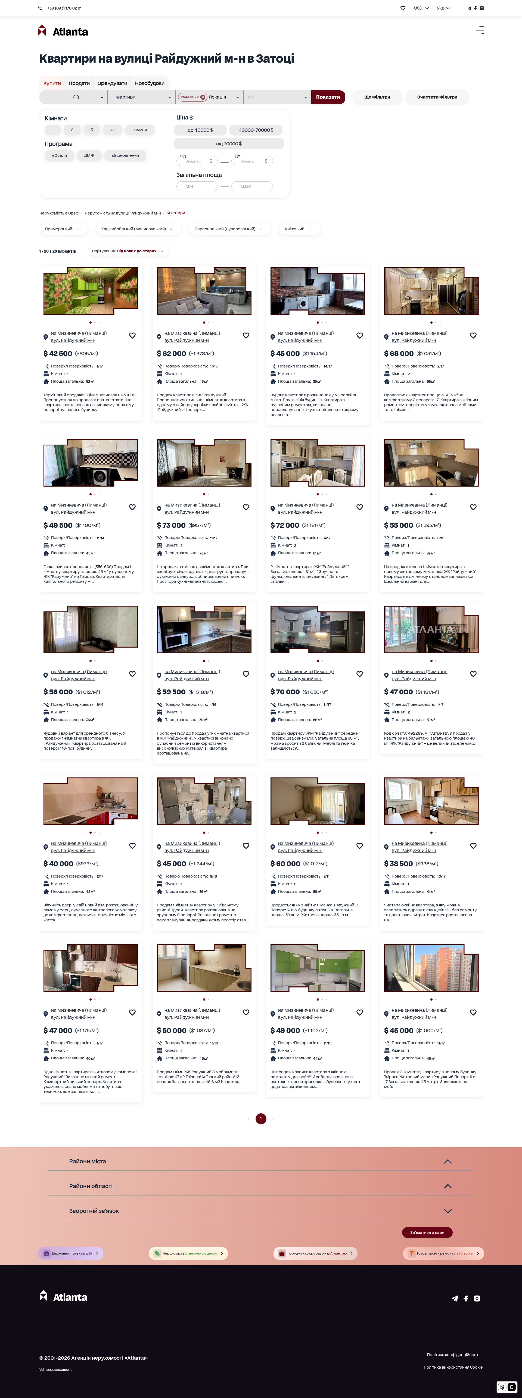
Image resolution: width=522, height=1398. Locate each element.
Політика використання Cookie (453, 1367)
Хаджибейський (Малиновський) (133, 229)
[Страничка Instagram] (481, 8)
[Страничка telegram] (455, 1299)
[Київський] (310, 229)
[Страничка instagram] (477, 1299)
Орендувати (112, 83)
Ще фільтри (377, 97)
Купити (52, 83)
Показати (328, 97)
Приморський (58, 229)
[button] (192, 97)
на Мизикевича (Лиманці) (79, 333)
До (237, 156)
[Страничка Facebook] (475, 8)
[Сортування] (162, 251)
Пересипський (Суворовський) (225, 229)
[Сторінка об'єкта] (45, 338)
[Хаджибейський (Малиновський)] (171, 229)
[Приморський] (78, 229)
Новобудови (149, 83)
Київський (294, 229)
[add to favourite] (403, 8)
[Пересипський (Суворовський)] (261, 229)
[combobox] (70, 97)
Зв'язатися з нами (427, 1232)
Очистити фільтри (437, 97)
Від (183, 156)
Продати (79, 83)
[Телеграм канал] (470, 8)
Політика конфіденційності (453, 1355)
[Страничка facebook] (466, 1299)
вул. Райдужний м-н (73, 340)
